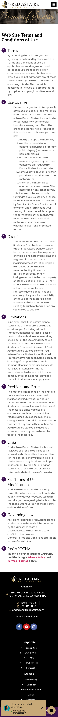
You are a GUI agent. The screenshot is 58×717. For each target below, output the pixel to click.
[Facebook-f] (19, 626)
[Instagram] (33, 626)
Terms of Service (17, 561)
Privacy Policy (36, 557)
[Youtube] (26, 626)
